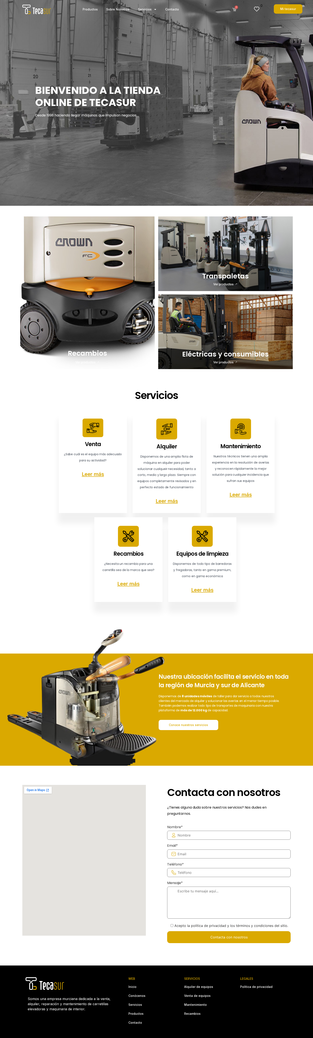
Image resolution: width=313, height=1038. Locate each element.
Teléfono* (175, 864)
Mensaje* (175, 883)
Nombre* (175, 827)
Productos (90, 9)
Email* (172, 845)
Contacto (172, 9)
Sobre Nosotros (117, 9)
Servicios (145, 9)
